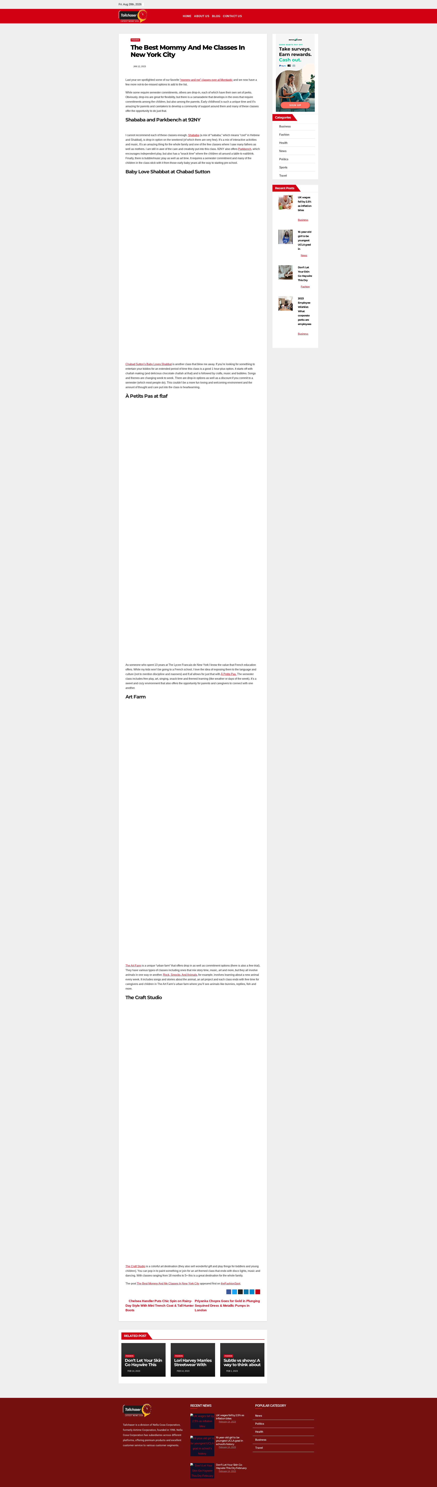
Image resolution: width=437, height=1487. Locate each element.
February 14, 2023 (227, 1422)
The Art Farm (133, 965)
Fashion (135, 40)
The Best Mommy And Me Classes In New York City (168, 1283)
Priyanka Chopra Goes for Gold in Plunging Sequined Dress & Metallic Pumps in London (227, 1305)
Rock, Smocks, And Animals (180, 974)
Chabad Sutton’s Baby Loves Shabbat (148, 364)
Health (283, 142)
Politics (283, 159)
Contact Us (232, 16)
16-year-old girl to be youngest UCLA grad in (304, 240)
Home (187, 16)
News (282, 151)
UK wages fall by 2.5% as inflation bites (230, 1417)
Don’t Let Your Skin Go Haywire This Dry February (143, 1364)
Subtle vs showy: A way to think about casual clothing (242, 1364)
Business (285, 126)
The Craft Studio (135, 1266)
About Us (201, 16)
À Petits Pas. (228, 674)
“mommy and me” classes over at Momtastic (206, 79)
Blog (216, 16)
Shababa (193, 135)
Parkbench (244, 149)
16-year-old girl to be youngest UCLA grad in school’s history (229, 1441)
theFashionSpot (230, 1283)
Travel (283, 175)
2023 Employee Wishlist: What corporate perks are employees (304, 311)
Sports (283, 167)
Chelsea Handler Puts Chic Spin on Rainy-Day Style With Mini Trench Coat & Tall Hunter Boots (159, 1305)
